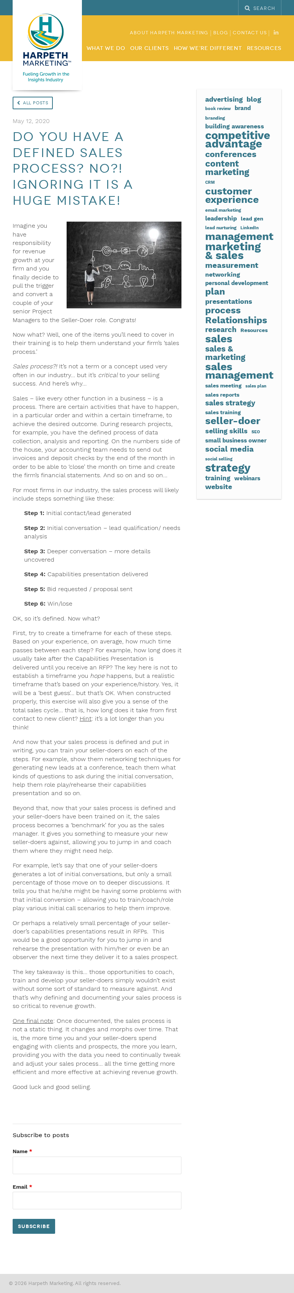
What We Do (106, 48)
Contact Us (250, 33)
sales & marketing (225, 353)
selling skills (226, 431)
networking (222, 274)
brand (243, 108)
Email (22, 1187)
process (223, 310)
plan (215, 291)
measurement (231, 265)
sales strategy (230, 403)
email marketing (223, 210)
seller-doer (232, 420)
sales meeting (223, 385)
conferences (230, 154)
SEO (256, 431)
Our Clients (149, 48)
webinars (247, 478)
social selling (218, 459)
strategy (227, 467)
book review (218, 108)
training (217, 478)
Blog (221, 33)
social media (229, 449)
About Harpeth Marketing (169, 33)
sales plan (255, 386)
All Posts (36, 102)
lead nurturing (221, 227)
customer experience (232, 195)
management (239, 236)
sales (218, 339)
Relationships (236, 320)
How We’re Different (208, 48)
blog (254, 99)
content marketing (227, 168)
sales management (239, 371)
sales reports (222, 395)
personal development (236, 283)
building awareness (234, 126)
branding (215, 118)
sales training (223, 412)
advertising (224, 99)
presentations (228, 301)
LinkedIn (249, 227)
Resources (264, 48)
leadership (221, 218)
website (218, 487)
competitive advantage (237, 139)
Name (22, 1151)
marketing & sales (233, 250)
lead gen (252, 219)
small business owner (235, 440)
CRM (210, 182)
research (221, 330)
